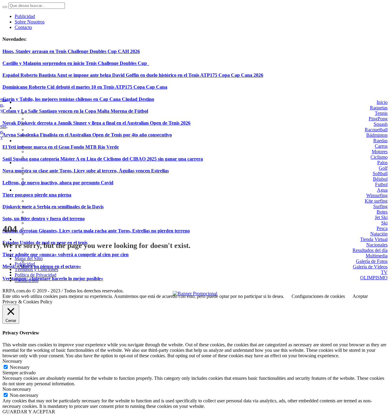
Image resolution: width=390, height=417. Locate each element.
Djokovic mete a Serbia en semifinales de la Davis (53, 206)
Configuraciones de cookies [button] (318, 296)
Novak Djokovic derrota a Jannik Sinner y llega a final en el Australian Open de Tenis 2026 (96, 122)
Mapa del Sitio (29, 258)
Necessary (20, 367)
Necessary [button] (12, 361)
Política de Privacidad (35, 274)
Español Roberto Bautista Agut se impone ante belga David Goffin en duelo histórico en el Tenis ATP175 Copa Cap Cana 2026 (132, 75)
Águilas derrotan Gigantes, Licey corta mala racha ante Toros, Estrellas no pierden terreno (96, 230)
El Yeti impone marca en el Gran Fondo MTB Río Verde (60, 147)
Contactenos (26, 280)
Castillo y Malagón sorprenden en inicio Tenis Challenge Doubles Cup (75, 63)
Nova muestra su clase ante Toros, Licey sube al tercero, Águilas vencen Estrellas (85, 170)
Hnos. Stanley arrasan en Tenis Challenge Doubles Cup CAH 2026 (71, 51)
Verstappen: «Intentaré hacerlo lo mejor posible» (52, 278)
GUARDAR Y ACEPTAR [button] (28, 411)
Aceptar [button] (360, 296)
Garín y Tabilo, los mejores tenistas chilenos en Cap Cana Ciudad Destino (78, 99)
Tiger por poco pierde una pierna (36, 194)
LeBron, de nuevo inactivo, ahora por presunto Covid (57, 182)
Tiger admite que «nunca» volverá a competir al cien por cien (65, 254)
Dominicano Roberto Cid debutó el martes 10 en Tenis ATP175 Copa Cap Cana (84, 87)
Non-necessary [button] (16, 389)
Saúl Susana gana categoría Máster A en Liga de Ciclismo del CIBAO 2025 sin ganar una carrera (102, 158)
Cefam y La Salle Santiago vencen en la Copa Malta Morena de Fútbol (75, 111)
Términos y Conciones (36, 269)
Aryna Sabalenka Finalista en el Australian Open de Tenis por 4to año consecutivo (87, 134)
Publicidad (25, 264)
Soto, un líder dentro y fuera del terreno (43, 218)
